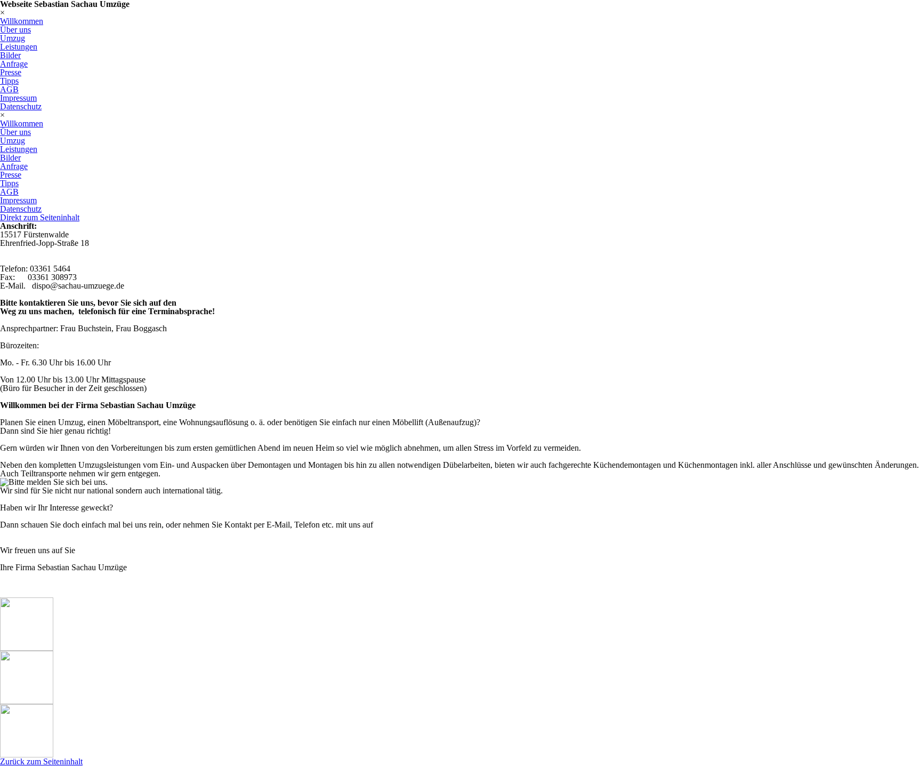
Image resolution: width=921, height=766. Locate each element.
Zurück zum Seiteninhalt (41, 761)
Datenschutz (21, 106)
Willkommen (21, 21)
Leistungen (18, 46)
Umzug (12, 38)
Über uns (15, 29)
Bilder (10, 55)
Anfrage (14, 63)
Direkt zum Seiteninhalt (39, 217)
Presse (10, 72)
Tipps (9, 80)
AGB (9, 89)
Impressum (18, 97)
